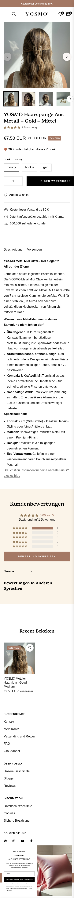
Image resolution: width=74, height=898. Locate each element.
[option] (37, 55)
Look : (13, 159)
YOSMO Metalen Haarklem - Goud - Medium (16, 682)
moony (11, 167)
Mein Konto (11, 729)
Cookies (9, 813)
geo (45, 167)
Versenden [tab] (34, 249)
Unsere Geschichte (17, 771)
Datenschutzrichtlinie (18, 806)
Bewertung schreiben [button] (37, 556)
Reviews (10, 785)
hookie (29, 167)
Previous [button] (7, 57)
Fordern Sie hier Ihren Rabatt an (19, 879)
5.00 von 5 (47, 515)
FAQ (7, 743)
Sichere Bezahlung (17, 820)
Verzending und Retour (19, 736)
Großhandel (12, 751)
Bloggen (9, 778)
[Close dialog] (70, 847)
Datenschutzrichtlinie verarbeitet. (12, 886)
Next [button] (67, 57)
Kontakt (9, 721)
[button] (12, 127)
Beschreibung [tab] (13, 249)
